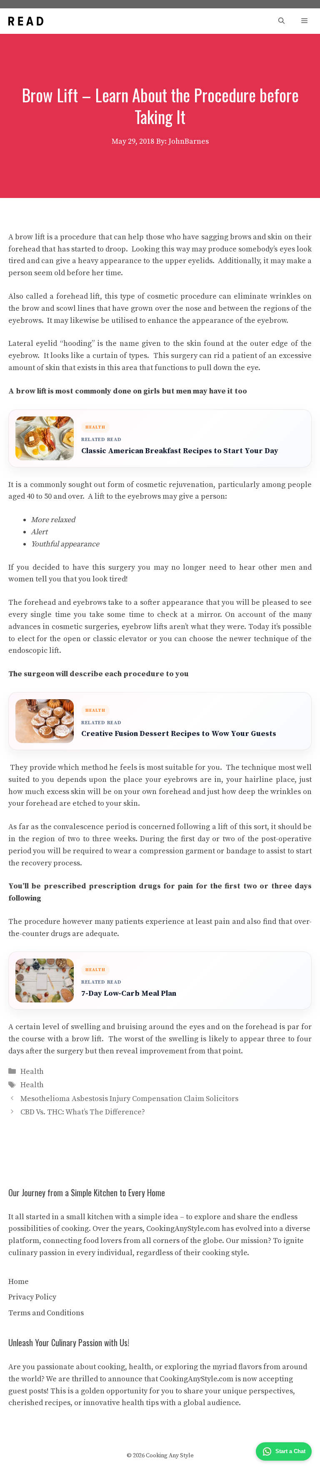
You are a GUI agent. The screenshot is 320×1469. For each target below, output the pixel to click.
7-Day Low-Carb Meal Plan (128, 993)
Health (32, 1071)
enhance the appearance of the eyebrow (217, 320)
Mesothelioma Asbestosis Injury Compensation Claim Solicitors (129, 1099)
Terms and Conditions (46, 1313)
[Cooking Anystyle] (25, 21)
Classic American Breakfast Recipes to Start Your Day (179, 451)
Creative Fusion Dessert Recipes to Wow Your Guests (178, 733)
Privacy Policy (32, 1297)
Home (18, 1281)
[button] (281, 21)
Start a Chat (290, 1451)
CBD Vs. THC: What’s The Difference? (82, 1112)
